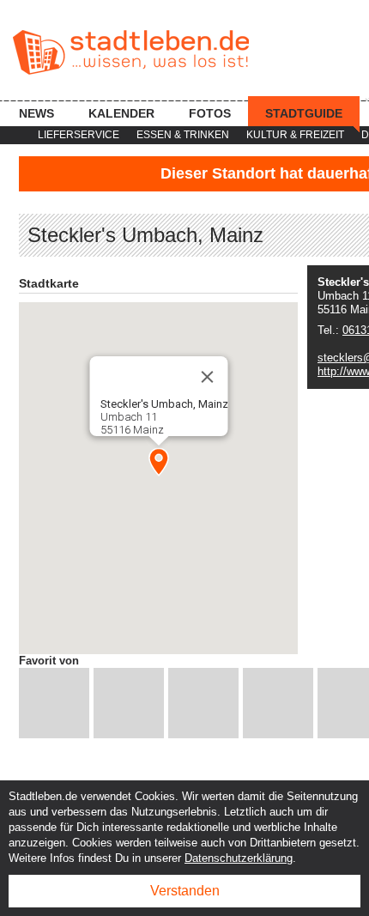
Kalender (121, 113)
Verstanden (185, 890)
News (36, 113)
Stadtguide (303, 113)
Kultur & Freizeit (295, 135)
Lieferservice (78, 135)
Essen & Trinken (182, 135)
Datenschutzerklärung (238, 858)
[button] (159, 462)
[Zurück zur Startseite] (131, 52)
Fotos (210, 113)
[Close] (206, 376)
